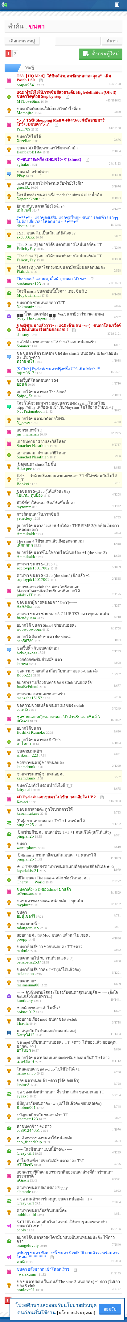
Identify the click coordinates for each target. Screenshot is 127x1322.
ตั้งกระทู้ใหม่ (105, 53)
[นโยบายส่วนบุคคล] (76, 1313)
